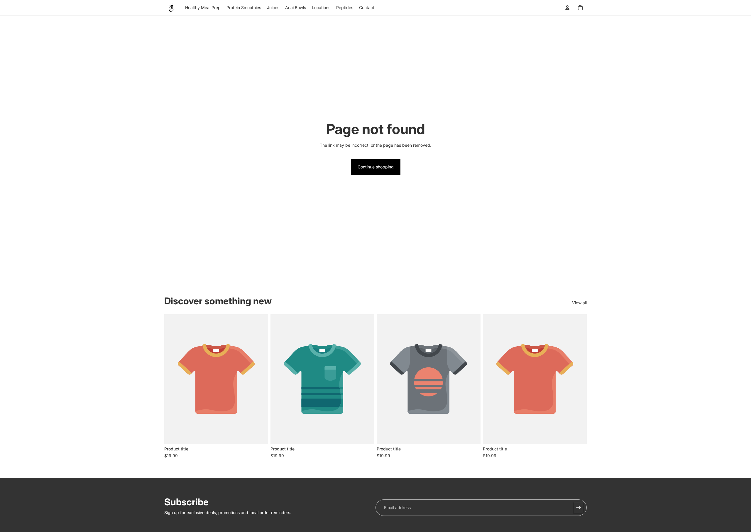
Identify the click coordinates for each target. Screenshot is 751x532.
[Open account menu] (567, 7)
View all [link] (579, 302)
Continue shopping (376, 166)
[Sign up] (578, 507)
